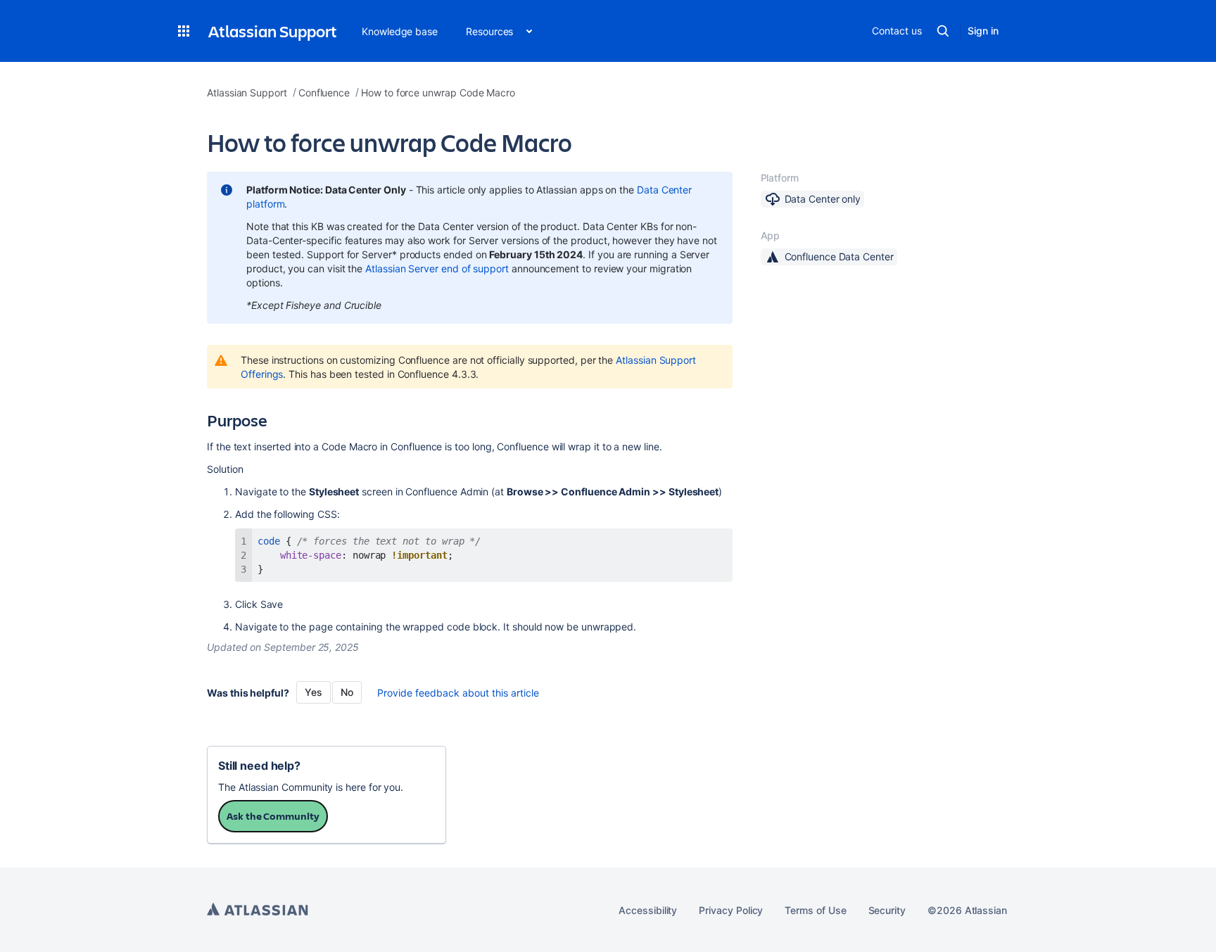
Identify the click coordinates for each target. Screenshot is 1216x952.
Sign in (983, 31)
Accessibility (648, 910)
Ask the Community (273, 816)
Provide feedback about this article (458, 693)
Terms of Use (815, 910)
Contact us (896, 31)
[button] (184, 31)
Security (887, 910)
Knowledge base (400, 31)
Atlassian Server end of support (437, 268)
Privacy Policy (731, 910)
